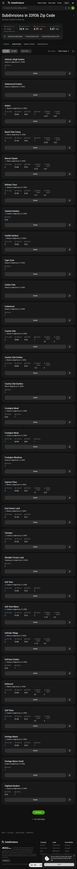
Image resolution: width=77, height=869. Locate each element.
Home (3, 832)
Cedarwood (9, 306)
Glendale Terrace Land (14, 557)
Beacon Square (11, 158)
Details (35, 73)
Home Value (51, 3)
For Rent (13, 51)
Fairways (8, 533)
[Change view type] (73, 51)
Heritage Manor (11, 737)
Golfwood (9, 684)
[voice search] (66, 8)
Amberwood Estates (13, 84)
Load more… (38, 812)
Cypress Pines (11, 482)
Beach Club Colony (13, 132)
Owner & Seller (42, 3)
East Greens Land (12, 508)
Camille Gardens (11, 236)
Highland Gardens (12, 786)
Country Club (10, 331)
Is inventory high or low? (32, 36)
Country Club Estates (14, 357)
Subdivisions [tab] (16, 44)
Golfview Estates (12, 659)
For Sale (6, 51)
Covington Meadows (13, 457)
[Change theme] (73, 3)
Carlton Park (10, 285)
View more (5, 860)
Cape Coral (9, 260)
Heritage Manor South (14, 761)
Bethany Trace (11, 185)
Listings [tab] (6, 44)
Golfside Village (11, 633)
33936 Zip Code (20, 832)
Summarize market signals (15, 36)
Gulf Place (9, 710)
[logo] (16, 4)
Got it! (59, 864)
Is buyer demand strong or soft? (50, 36)
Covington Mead (12, 408)
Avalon (8, 106)
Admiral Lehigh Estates (15, 59)
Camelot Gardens (12, 211)
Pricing (59, 3)
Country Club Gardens (14, 384)
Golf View (9, 582)
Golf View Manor (12, 607)
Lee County (5, 19)
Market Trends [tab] (29, 44)
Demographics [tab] (42, 44)
